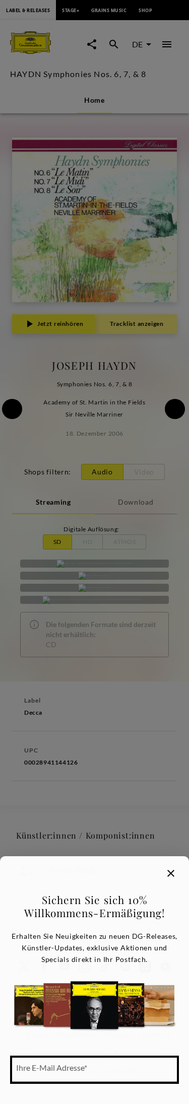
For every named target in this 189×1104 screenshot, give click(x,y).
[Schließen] (171, 873)
